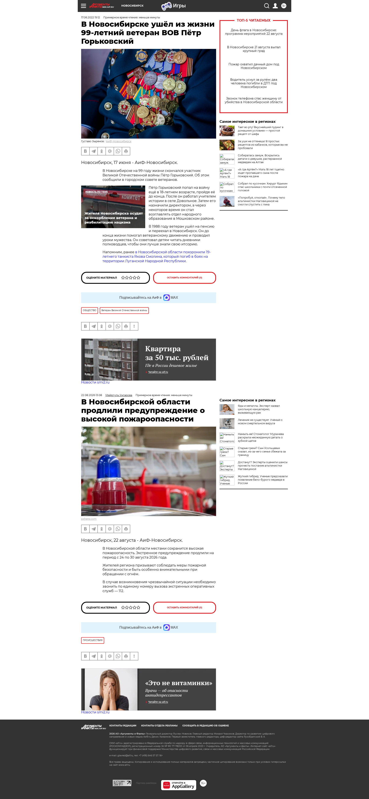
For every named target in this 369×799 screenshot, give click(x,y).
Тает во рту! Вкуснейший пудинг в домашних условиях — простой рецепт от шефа (260, 131)
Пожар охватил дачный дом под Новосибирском (253, 66)
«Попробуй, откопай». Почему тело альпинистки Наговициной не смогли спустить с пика (261, 201)
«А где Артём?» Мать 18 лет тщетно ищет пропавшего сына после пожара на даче (261, 173)
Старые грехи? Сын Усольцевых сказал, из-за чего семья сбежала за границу (262, 451)
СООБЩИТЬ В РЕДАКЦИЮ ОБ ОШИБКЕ (205, 725)
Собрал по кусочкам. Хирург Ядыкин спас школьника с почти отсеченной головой (262, 187)
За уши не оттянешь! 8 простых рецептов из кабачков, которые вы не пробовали (263, 145)
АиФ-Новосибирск (118, 141)
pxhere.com (89, 518)
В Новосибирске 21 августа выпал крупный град (254, 49)
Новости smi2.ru (95, 382)
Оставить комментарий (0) (184, 277)
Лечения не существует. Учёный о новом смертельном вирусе (260, 421)
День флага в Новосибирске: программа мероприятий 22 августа (254, 32)
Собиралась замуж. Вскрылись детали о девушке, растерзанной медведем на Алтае (260, 159)
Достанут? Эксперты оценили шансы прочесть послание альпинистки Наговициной (262, 466)
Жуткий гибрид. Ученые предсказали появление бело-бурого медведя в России (263, 480)
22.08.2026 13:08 (91, 395)
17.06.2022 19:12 (90, 17)
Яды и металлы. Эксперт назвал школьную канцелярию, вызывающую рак (259, 409)
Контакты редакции (122, 725)
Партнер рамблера (146, 783)
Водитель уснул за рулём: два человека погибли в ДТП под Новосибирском (253, 83)
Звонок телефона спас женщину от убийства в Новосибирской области (254, 100)
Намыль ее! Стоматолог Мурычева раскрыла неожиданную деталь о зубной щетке (261, 437)
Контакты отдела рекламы (159, 725)
